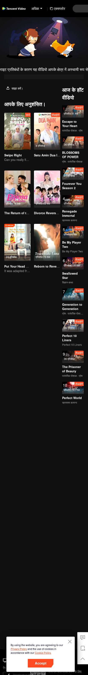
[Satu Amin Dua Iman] (47, 131)
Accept (40, 663)
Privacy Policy (19, 649)
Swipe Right (13, 155)
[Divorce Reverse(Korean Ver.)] (47, 189)
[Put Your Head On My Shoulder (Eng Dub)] (17, 242)
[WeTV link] (14, 8)
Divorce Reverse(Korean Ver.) (55, 213)
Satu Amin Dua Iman (48, 155)
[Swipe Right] (17, 131)
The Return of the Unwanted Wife (28, 213)
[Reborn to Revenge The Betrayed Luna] (47, 242)
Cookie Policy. (43, 652)
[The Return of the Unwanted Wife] (17, 189)
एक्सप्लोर (59, 8)
